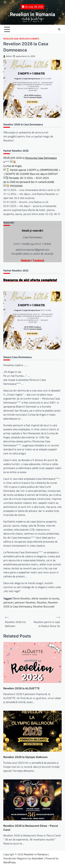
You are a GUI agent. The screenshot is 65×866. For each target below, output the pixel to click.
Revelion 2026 (10, 38)
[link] (41, 158)
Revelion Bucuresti (43, 606)
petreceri (8, 602)
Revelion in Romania (32, 14)
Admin (9, 56)
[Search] (59, 29)
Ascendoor (37, 858)
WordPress (9, 862)
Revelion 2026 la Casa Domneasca (30, 604)
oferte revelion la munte (45, 598)
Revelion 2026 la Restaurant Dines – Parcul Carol (30, 827)
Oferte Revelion (21, 598)
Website (25, 260)
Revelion (42, 602)
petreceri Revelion (25, 602)
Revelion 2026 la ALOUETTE (21, 688)
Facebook (38, 260)
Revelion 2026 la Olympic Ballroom (25, 757)
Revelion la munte (29, 38)
